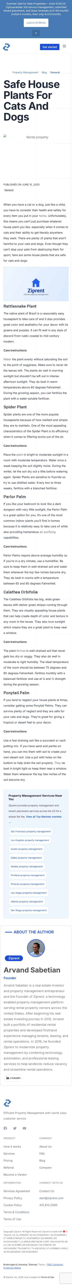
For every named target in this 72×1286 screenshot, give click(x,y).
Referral (8, 1167)
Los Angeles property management (30, 840)
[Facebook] (5, 1128)
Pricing (8, 1160)
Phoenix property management (27, 884)
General (55, 72)
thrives (21, 650)
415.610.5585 (48, 1205)
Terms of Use (12, 1219)
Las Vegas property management (28, 892)
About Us (45, 1146)
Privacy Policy (12, 1198)
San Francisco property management (31, 831)
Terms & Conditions (16, 1212)
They (57, 763)
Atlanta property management (27, 901)
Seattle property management (27, 866)
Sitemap (32, 1264)
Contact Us (46, 1191)
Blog (44, 72)
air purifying (48, 532)
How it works (12, 1146)
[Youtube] (24, 1128)
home (42, 215)
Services (9, 1153)
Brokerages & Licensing (15, 1264)
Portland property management (27, 875)
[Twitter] (15, 1128)
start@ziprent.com (51, 1198)
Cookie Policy (12, 1205)
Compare (45, 1167)
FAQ (42, 1153)
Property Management (25, 72)
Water (7, 359)
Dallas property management (26, 857)
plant (19, 454)
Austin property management (26, 849)
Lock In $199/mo (36, 22)
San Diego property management (28, 910)
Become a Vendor (15, 1174)
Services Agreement (16, 1191)
